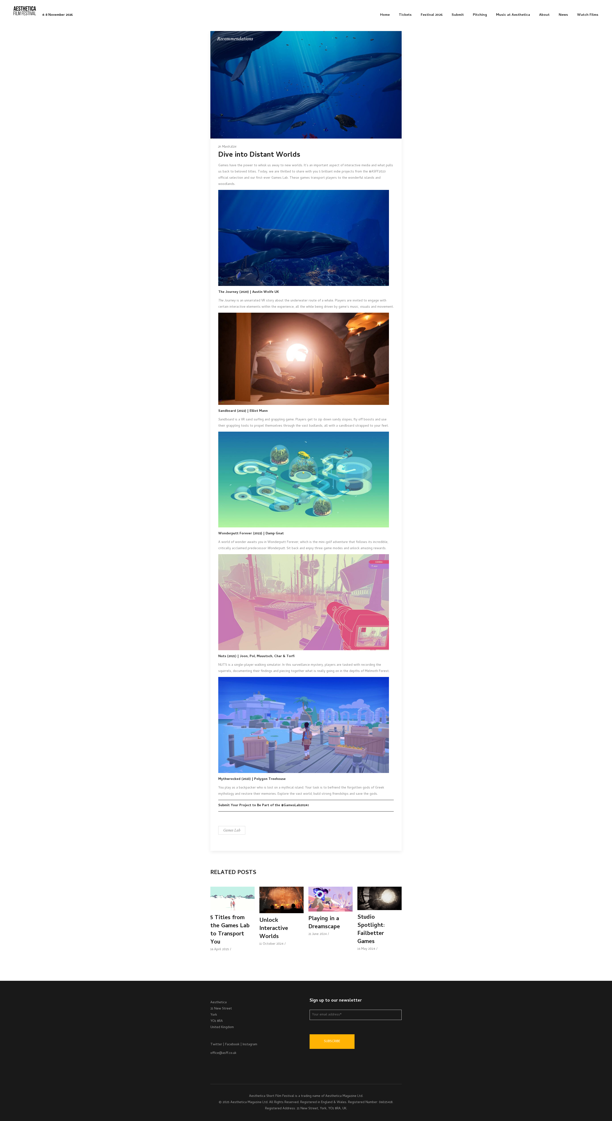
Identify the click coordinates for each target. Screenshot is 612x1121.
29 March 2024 (227, 147)
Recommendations (235, 39)
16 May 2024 (366, 949)
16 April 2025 (219, 949)
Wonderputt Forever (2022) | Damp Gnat (251, 533)
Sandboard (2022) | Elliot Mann (243, 411)
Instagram (250, 1044)
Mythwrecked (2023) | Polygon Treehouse (252, 779)
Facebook (232, 1044)
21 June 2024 (317, 934)
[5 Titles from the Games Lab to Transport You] (232, 899)
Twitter (216, 1044)
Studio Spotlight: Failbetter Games (371, 930)
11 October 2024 (271, 944)
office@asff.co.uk (223, 1053)
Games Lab (231, 830)
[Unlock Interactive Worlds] (281, 900)
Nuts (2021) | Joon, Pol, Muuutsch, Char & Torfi (256, 656)
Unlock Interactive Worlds (273, 929)
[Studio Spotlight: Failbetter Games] (379, 898)
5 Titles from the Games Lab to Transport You (230, 930)
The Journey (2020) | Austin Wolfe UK (248, 292)
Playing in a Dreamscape (324, 923)
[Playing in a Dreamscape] (330, 899)
